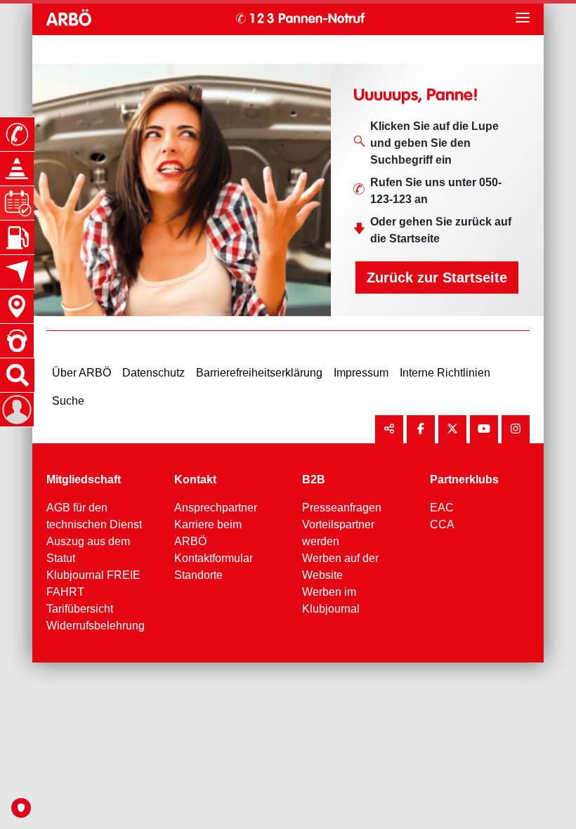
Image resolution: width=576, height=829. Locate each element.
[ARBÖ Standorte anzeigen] (17, 306)
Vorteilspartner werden (338, 532)
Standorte (198, 575)
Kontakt (195, 479)
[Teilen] (389, 429)
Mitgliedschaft (83, 479)
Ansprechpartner (215, 508)
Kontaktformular (213, 558)
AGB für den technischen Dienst (94, 516)
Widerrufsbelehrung (95, 626)
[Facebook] (421, 429)
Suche (68, 401)
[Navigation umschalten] (523, 18)
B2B (313, 479)
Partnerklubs (464, 479)
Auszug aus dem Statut (88, 549)
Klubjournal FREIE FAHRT (93, 583)
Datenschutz (153, 373)
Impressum (361, 373)
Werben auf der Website (340, 566)
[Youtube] (484, 429)
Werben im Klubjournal (331, 600)
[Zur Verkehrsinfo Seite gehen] (17, 168)
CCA (442, 524)
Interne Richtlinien (445, 373)
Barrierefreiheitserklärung (259, 373)
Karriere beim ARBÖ (208, 532)
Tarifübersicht (79, 609)
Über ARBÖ (81, 373)
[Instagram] (516, 429)
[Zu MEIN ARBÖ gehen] (17, 409)
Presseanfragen (341, 508)
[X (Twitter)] (452, 429)
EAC (442, 508)
